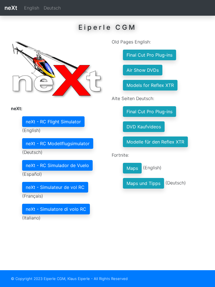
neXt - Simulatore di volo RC (56, 209)
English (31, 8)
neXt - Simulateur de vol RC (55, 187)
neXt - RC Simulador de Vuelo (57, 165)
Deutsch (52, 8)
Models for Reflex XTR (150, 85)
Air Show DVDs (143, 70)
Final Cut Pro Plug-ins (149, 55)
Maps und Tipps (143, 183)
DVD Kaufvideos (144, 126)
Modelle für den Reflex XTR (155, 142)
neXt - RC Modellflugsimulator (58, 143)
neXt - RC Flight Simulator (53, 121)
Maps (132, 168)
